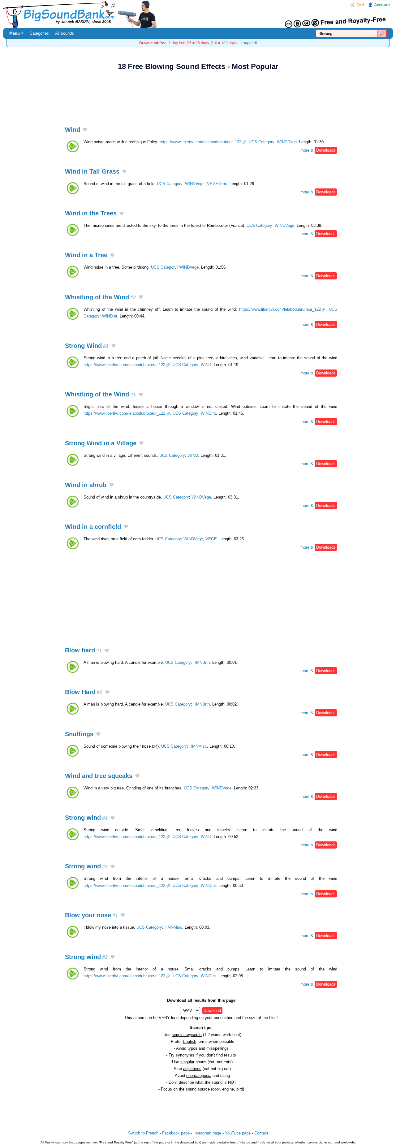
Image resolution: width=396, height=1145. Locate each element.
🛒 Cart (357, 4)
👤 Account (379, 4)
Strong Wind (87, 345)
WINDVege (194, 183)
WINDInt (109, 316)
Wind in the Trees (91, 213)
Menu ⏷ (16, 33)
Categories (39, 33)
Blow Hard (83, 692)
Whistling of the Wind (100, 297)
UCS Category (261, 142)
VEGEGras (217, 183)
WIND (206, 364)
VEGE (211, 539)
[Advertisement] (198, 95)
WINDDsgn (287, 142)
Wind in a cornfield (93, 526)
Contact (261, 1133)
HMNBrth (201, 662)
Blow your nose (91, 915)
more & (318, 150)
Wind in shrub (85, 485)
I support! (249, 43)
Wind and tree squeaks (98, 775)
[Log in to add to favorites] (85, 130)
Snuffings (79, 734)
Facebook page (176, 1133)
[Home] (198, 14)
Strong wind (86, 817)
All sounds (64, 33)
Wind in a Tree (86, 255)
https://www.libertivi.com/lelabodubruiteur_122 (200, 142)
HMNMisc (198, 746)
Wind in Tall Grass (92, 171)
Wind (72, 129)
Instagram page (207, 1133)
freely (261, 1142)
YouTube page (238, 1133)
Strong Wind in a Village (100, 443)
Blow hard (83, 650)
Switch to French (143, 1133)
